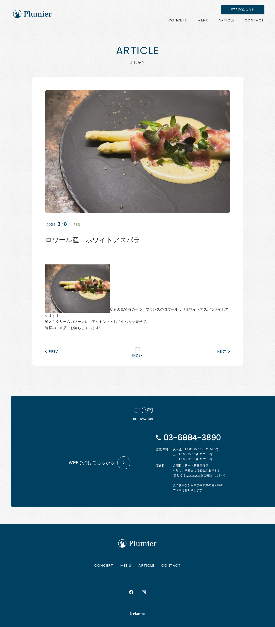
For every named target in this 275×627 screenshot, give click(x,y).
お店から (226, 20)
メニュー (202, 20)
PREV (53, 351)
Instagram (144, 592)
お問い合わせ (254, 20)
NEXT (221, 351)
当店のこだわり (177, 20)
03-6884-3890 (192, 437)
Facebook (131, 592)
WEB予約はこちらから (92, 462)
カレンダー (193, 475)
